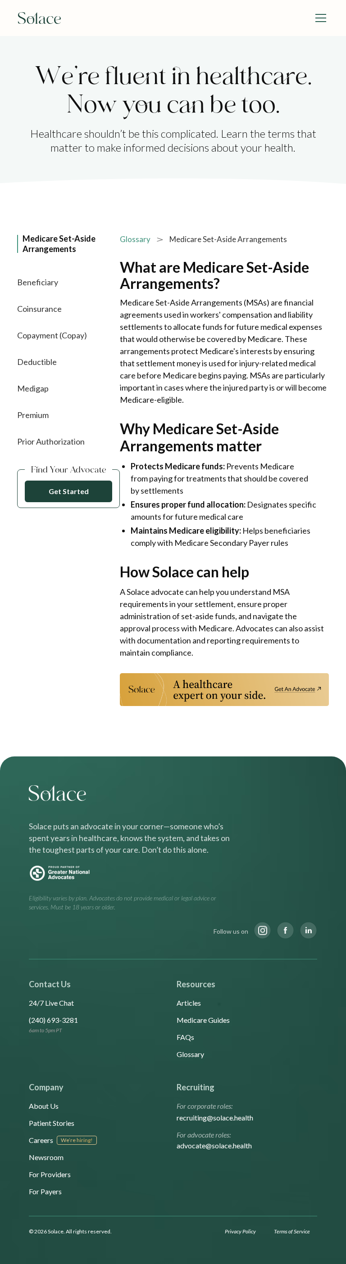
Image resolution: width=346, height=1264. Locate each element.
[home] (39, 18)
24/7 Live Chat (51, 1003)
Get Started (69, 491)
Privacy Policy (240, 1231)
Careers (41, 1140)
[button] (319, 18)
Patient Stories (51, 1123)
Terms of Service (292, 1231)
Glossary (135, 239)
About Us (44, 1106)
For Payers (45, 1191)
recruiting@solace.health (215, 1117)
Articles (189, 1003)
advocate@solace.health (214, 1145)
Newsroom (46, 1157)
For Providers (50, 1174)
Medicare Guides (203, 1020)
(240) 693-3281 (53, 1020)
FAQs (185, 1037)
